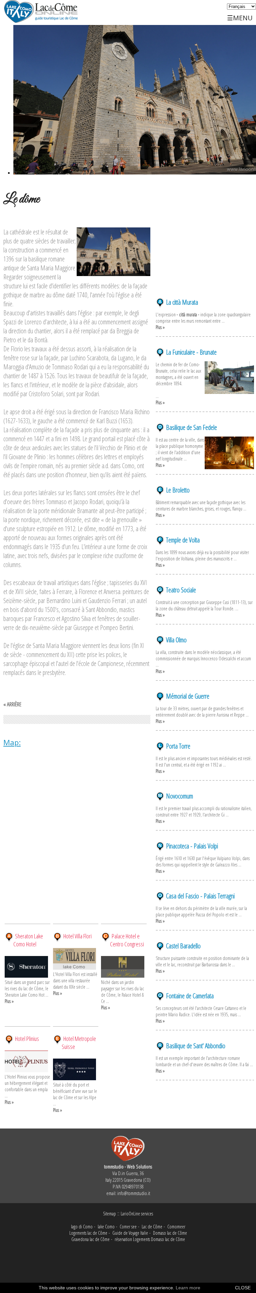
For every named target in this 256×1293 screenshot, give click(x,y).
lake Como (106, 1226)
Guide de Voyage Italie (130, 1233)
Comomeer (176, 1226)
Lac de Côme (152, 1226)
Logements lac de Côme (88, 1233)
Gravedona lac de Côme (90, 1239)
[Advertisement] (204, 256)
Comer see (128, 1226)
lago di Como (82, 1226)
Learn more (188, 1287)
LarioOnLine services (137, 1213)
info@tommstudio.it (133, 1193)
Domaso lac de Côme (170, 1233)
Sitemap (109, 1213)
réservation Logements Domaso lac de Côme (150, 1239)
